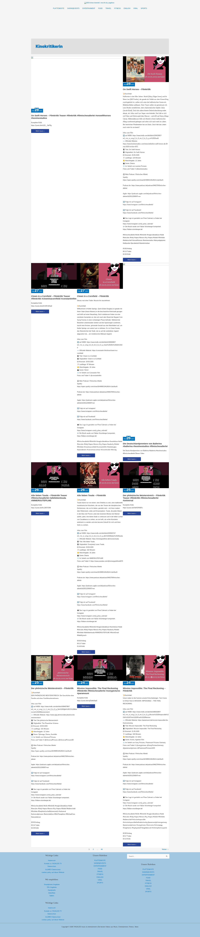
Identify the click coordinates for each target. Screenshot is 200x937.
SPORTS (100, 883)
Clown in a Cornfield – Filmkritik (93, 296)
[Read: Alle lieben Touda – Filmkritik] (100, 475)
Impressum (52, 860)
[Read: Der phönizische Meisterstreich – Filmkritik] (54, 668)
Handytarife (52, 890)
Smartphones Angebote (52, 884)
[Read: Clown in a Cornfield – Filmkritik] (100, 276)
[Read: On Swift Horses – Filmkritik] (146, 69)
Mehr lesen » (42, 131)
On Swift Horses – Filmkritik (137, 89)
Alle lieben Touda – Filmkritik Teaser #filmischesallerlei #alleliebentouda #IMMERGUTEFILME (49, 498)
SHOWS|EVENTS (100, 863)
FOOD (100, 869)
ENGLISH (100, 877)
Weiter (165, 849)
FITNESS (100, 874)
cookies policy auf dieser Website (53, 872)
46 (102, 849)
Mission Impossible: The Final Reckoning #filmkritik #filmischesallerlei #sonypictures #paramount (98, 691)
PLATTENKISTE (100, 860)
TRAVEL (100, 871)
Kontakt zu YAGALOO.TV (53, 863)
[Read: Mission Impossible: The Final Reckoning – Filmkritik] (146, 668)
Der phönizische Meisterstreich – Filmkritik (52, 688)
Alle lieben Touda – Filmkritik (91, 495)
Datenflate (51, 893)
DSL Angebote (52, 887)
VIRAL (100, 880)
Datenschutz (52, 866)
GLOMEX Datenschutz (53, 869)
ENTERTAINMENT (100, 866)
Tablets (51, 896)
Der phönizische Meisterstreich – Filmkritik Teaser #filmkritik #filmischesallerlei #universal (144, 498)
